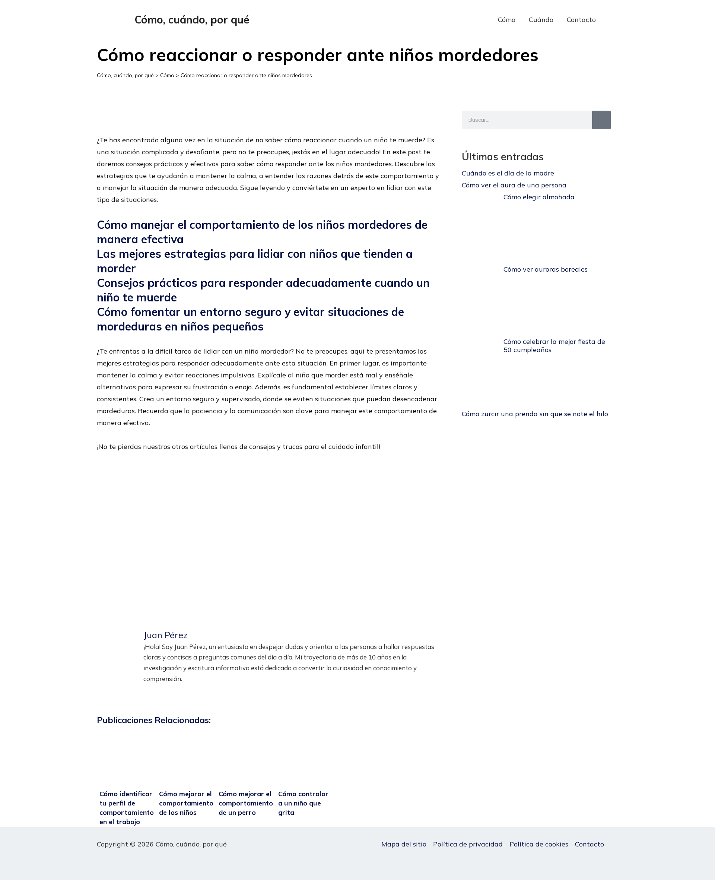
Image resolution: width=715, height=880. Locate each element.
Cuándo (541, 19)
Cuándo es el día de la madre (508, 173)
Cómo (506, 19)
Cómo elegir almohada (539, 197)
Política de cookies (538, 844)
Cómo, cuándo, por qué (192, 19)
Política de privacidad (468, 844)
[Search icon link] (614, 19)
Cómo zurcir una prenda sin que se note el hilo (535, 413)
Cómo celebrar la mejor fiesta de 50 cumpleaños (554, 345)
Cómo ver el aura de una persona (514, 185)
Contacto (581, 19)
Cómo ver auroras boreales (545, 269)
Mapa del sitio (403, 844)
